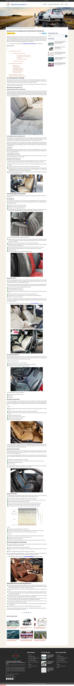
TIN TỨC (62, 4)
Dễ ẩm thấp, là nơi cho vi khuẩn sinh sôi (24, 56)
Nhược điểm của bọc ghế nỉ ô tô (19, 53)
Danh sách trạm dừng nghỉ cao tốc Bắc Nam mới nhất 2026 (40, 640)
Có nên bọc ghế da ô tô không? (15, 51)
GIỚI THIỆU (45, 4)
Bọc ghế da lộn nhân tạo (18, 68)
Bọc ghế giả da (16, 65)
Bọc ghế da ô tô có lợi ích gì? (19, 61)
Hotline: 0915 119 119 (10, 0)
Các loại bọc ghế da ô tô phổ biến (15, 63)
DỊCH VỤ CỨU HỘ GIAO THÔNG (53, 4)
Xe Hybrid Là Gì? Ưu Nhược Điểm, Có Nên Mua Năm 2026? (13, 640)
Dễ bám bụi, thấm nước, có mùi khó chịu (24, 55)
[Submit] (66, 36)
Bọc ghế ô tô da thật (17, 72)
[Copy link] (45, 33)
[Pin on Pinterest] (29, 612)
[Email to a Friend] (27, 612)
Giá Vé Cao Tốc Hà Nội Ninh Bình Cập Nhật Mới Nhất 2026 (13, 628)
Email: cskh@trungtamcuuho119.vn (21, 0)
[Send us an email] (67, 0)
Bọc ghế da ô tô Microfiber (18, 69)
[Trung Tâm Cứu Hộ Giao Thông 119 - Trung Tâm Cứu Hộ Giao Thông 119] (18, 4)
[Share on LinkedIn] (31, 612)
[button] (27, 48)
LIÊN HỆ (66, 4)
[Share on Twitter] (44, 33)
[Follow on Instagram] (65, 0)
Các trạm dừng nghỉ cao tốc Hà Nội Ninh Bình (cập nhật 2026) (26, 640)
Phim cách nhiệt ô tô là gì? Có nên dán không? (26, 628)
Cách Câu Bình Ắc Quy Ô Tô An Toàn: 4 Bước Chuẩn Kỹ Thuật (40, 628)
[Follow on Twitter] (66, 0)
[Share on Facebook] (43, 33)
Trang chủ (8, 28)
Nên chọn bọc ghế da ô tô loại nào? (16, 74)
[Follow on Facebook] (64, 0)
